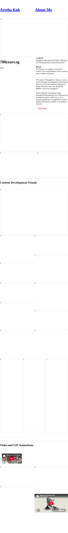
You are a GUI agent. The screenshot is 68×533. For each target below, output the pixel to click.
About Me (43, 10)
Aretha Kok (10, 10)
